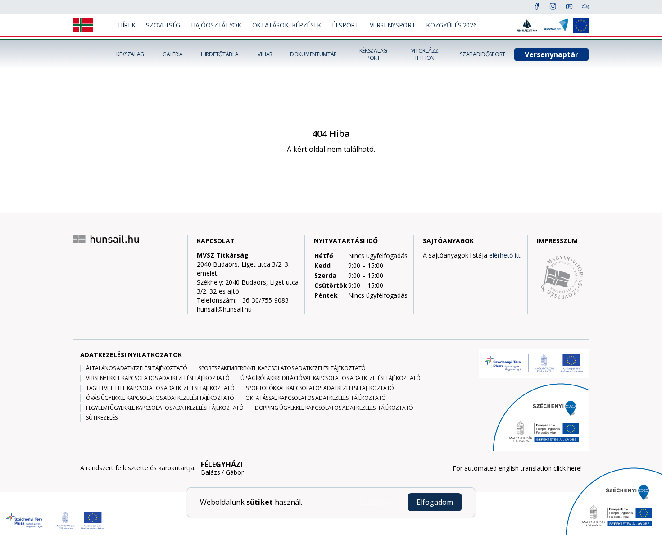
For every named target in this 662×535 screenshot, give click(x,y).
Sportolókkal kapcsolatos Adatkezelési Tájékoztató (320, 388)
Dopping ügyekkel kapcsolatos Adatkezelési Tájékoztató (334, 408)
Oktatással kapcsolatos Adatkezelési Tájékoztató (315, 398)
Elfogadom (435, 502)
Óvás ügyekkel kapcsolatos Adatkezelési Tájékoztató (160, 398)
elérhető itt (505, 255)
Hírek (126, 25)
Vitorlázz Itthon (425, 54)
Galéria (173, 54)
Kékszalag (130, 54)
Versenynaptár (551, 54)
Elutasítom (377, 502)
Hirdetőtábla (219, 54)
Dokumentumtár (313, 54)
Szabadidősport (482, 54)
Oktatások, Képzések (286, 25)
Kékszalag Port (373, 54)
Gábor (235, 472)
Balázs (210, 472)
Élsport (345, 25)
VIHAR (265, 54)
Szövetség (163, 25)
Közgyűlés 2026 (451, 25)
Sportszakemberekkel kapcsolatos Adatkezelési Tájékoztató (282, 368)
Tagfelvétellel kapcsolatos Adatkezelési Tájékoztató (160, 388)
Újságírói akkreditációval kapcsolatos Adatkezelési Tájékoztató (330, 378)
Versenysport (393, 25)
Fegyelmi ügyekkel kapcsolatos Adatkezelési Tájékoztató (165, 408)
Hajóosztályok (216, 25)
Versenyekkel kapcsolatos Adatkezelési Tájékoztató (157, 378)
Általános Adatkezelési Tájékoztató (136, 368)
